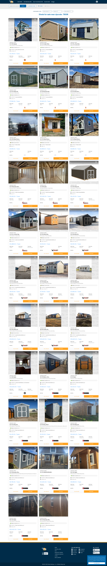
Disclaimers (58, 557)
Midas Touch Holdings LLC (50, 382)
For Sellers (58, 549)
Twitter (74, 554)
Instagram (82, 549)
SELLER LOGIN (47, 1)
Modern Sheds (17, 144)
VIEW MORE (30, 63)
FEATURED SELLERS (27, 1)
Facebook (75, 549)
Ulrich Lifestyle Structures (19, 49)
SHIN (56, 547)
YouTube (75, 552)
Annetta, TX (56, 11)
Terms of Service (59, 554)
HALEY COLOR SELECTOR (38, 1)
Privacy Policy (90, 560)
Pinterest (82, 550)
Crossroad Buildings (49, 49)
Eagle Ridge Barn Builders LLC (51, 239)
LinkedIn (75, 550)
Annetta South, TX (46, 11)
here (94, 561)
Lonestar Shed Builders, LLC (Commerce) (22, 382)
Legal (56, 555)
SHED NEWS (19, 1)
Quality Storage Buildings (19, 192)
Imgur (81, 552)
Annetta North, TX (67, 11)
